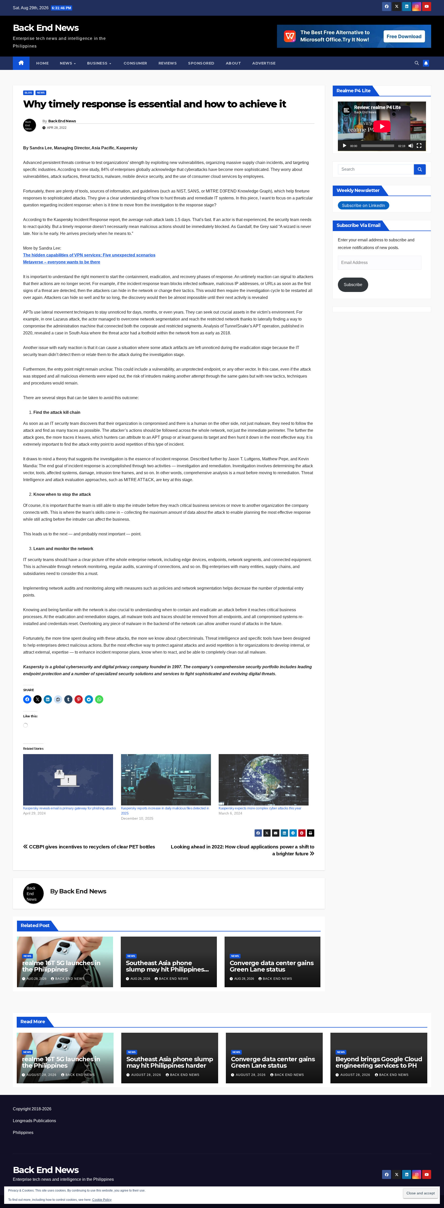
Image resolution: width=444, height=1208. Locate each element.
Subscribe (353, 285)
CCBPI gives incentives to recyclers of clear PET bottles (91, 846)
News (66, 63)
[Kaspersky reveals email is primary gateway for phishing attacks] (69, 780)
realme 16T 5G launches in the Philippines (61, 966)
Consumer (134, 63)
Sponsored (201, 63)
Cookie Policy (102, 1200)
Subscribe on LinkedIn (363, 205)
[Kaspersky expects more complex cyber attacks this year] (265, 780)
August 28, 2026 (42, 1075)
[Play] (344, 146)
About (233, 63)
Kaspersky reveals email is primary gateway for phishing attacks (69, 808)
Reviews (168, 63)
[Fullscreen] (419, 146)
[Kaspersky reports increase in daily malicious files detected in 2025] (167, 780)
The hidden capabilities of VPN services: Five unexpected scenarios (89, 255)
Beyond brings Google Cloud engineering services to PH (379, 1062)
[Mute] (410, 146)
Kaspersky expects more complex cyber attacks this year (260, 808)
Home (42, 63)
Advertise (264, 63)
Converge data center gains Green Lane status (271, 966)
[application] (382, 126)
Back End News (45, 27)
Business (98, 63)
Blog (28, 92)
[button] (417, 63)
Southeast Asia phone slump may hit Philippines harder (165, 969)
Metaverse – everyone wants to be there (61, 262)
